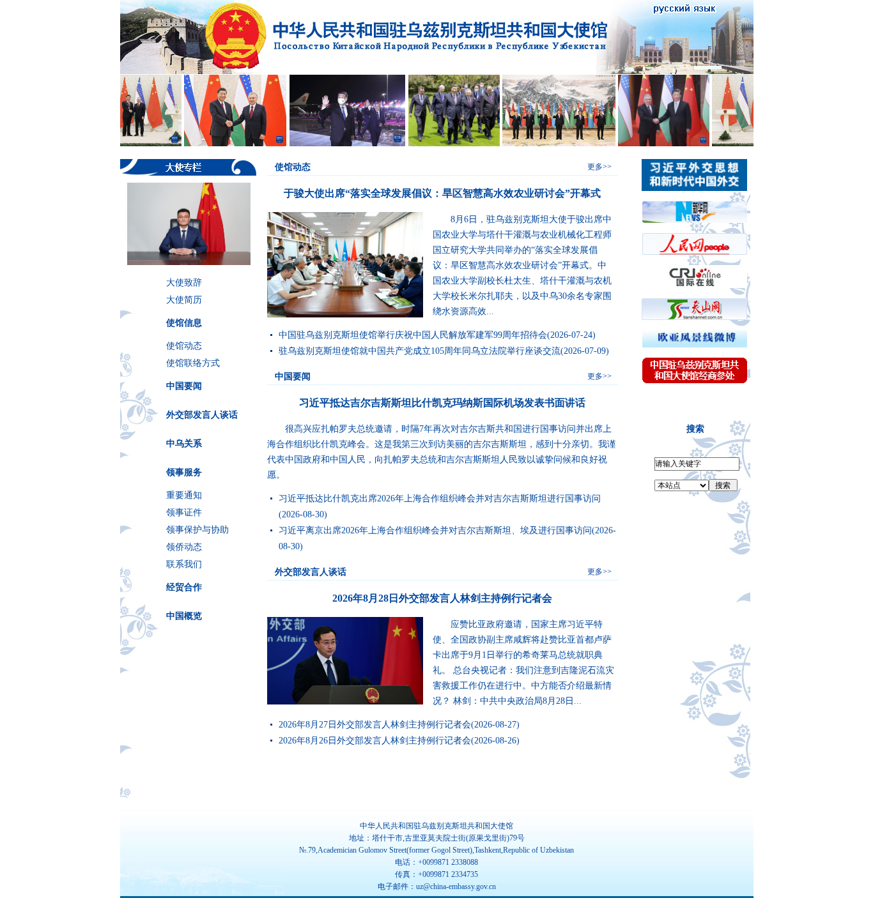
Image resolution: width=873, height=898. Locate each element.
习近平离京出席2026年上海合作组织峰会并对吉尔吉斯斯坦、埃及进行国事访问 (435, 530)
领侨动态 (184, 547)
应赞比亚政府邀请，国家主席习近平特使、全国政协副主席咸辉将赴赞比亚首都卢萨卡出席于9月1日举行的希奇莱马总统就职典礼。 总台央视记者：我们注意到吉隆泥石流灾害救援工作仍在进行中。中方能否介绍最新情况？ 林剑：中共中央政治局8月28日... (523, 663)
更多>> (599, 166)
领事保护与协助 (197, 530)
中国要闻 (184, 386)
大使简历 (184, 300)
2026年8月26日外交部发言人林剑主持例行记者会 (375, 740)
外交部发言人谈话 (202, 415)
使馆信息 (184, 323)
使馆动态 (184, 346)
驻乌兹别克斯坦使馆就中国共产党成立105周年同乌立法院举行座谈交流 (419, 351)
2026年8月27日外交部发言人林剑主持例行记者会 (375, 724)
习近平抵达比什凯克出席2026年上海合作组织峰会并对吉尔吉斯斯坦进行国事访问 (440, 498)
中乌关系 (184, 443)
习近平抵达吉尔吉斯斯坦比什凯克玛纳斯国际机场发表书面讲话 (442, 402)
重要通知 (184, 495)
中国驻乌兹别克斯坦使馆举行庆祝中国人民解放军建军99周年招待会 (413, 335)
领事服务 (184, 472)
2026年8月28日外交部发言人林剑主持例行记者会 (442, 598)
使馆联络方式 (193, 363)
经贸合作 (184, 587)
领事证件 (184, 512)
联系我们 (184, 564)
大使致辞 (184, 282)
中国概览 (184, 616)
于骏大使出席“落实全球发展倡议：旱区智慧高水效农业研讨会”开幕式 (442, 193)
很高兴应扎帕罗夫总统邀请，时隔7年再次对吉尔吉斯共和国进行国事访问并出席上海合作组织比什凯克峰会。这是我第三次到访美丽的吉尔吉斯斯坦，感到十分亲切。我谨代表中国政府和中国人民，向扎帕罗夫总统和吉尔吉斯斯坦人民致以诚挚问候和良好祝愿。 (441, 452)
